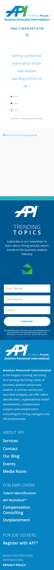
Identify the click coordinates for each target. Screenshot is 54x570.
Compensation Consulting (16, 510)
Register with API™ (20, 543)
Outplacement (16, 519)
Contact (10, 448)
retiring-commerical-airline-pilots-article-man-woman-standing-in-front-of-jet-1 (27, 70)
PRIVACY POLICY (14, 565)
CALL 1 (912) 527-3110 (27, 28)
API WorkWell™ (15, 500)
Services (10, 440)
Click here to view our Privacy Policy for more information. (27, 336)
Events (9, 463)
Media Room (14, 471)
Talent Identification (19, 493)
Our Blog (11, 456)
